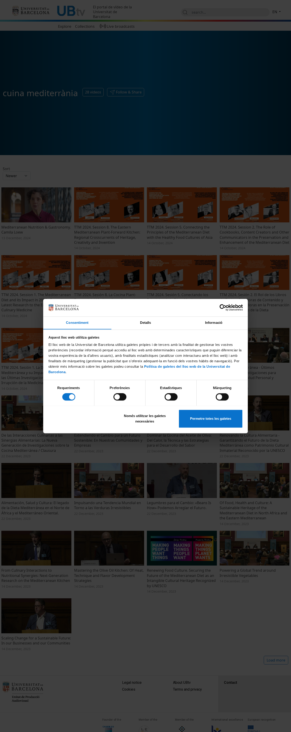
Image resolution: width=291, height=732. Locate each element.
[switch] (119, 396)
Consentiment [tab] (77, 322)
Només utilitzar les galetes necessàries (145, 418)
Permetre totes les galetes (210, 418)
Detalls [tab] (145, 322)
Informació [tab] (213, 322)
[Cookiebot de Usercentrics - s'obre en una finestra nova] (223, 307)
